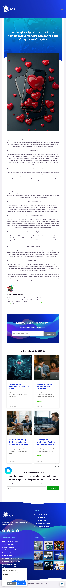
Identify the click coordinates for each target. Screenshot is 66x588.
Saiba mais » (12, 400)
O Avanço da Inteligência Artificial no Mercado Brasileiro (47, 442)
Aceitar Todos (21, 583)
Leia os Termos (6, 577)
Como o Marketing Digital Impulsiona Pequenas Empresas (18, 442)
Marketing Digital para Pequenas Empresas (44, 386)
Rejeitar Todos (11, 583)
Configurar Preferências (19, 580)
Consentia (23, 570)
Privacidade (14, 577)
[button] (62, 8)
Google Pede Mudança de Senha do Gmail (19, 386)
